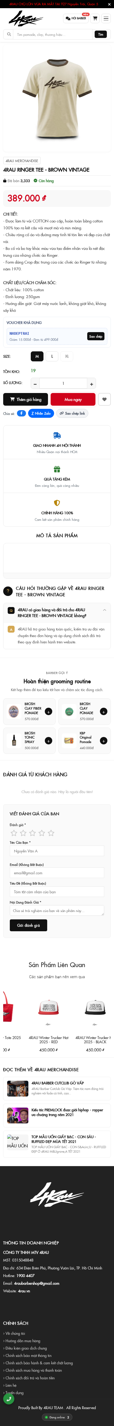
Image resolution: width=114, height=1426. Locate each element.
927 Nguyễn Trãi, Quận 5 (79, 4)
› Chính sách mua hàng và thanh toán (32, 1370)
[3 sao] (32, 833)
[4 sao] (42, 833)
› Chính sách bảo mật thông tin (27, 1355)
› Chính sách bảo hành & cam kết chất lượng (38, 1362)
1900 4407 (25, 1275)
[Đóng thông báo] (109, 4)
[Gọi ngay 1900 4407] (9, 1399)
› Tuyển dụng (13, 1392)
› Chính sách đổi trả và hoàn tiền (29, 1377)
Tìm (100, 34)
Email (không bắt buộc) (27, 864)
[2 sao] (23, 833)
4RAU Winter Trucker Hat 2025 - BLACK (83, 1039)
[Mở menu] (106, 18)
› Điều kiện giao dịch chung (25, 1348)
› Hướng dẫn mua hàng (21, 1340)
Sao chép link (75, 413)
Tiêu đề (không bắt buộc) (28, 883)
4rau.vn (24, 1290)
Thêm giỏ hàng (29, 399)
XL (67, 356)
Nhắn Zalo (41, 413)
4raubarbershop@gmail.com (36, 1283)
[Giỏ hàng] (95, 18)
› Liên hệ (9, 1385)
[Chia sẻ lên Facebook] (21, 413)
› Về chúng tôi (14, 1333)
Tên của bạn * (20, 842)
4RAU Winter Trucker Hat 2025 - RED (37, 1039)
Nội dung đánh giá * (25, 902)
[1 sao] (14, 833)
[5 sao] (51, 833)
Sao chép (95, 336)
